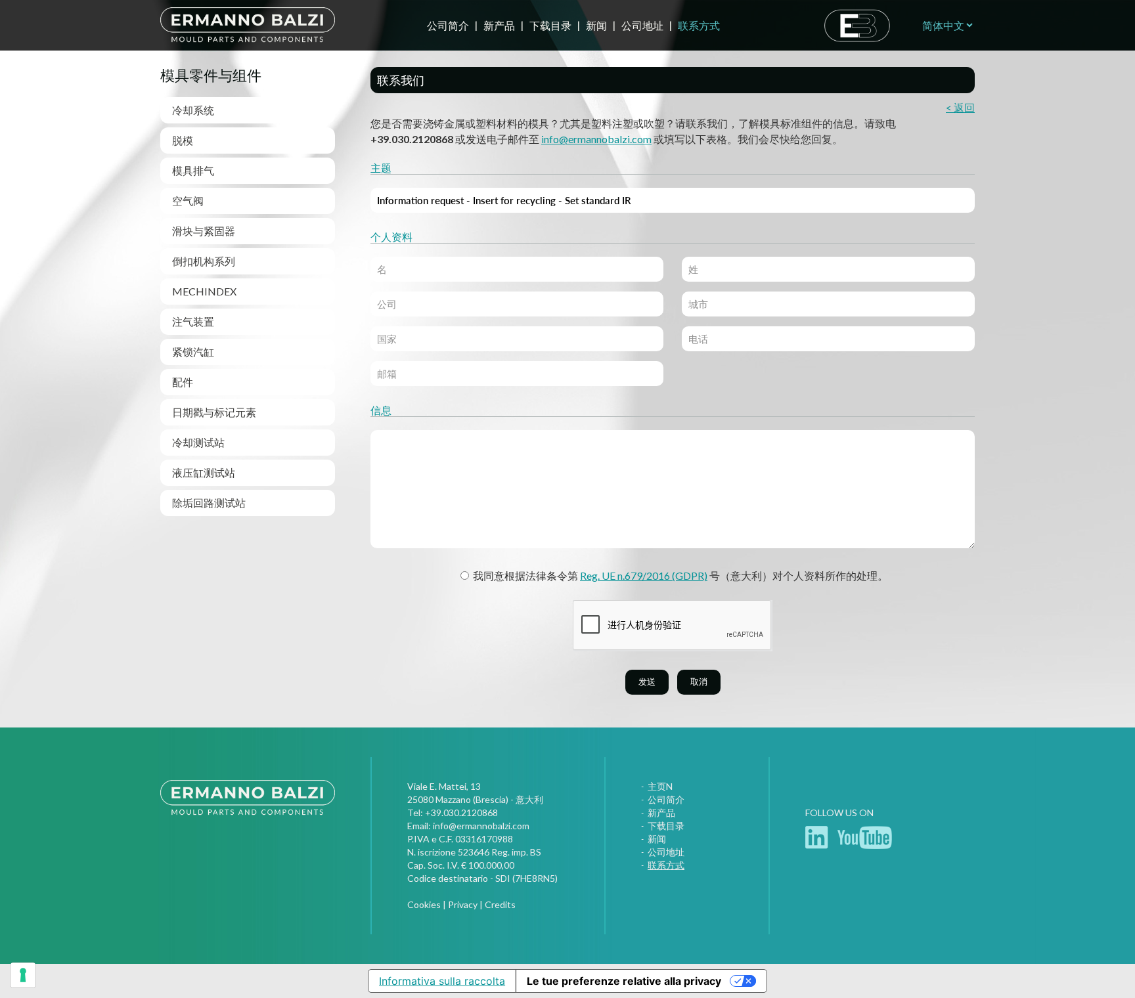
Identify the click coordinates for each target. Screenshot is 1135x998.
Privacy (463, 904)
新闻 (596, 25)
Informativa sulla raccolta (442, 980)
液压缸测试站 (203, 472)
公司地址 (642, 25)
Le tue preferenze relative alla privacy (624, 980)
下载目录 (550, 25)
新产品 (499, 25)
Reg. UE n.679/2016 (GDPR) (643, 575)
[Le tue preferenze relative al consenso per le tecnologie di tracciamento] (23, 975)
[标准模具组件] (247, 814)
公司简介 (448, 25)
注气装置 (193, 321)
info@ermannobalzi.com (596, 139)
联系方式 (699, 25)
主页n (660, 786)
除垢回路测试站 (209, 502)
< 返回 (960, 107)
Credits (500, 904)
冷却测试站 (198, 442)
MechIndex (204, 291)
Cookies (424, 904)
